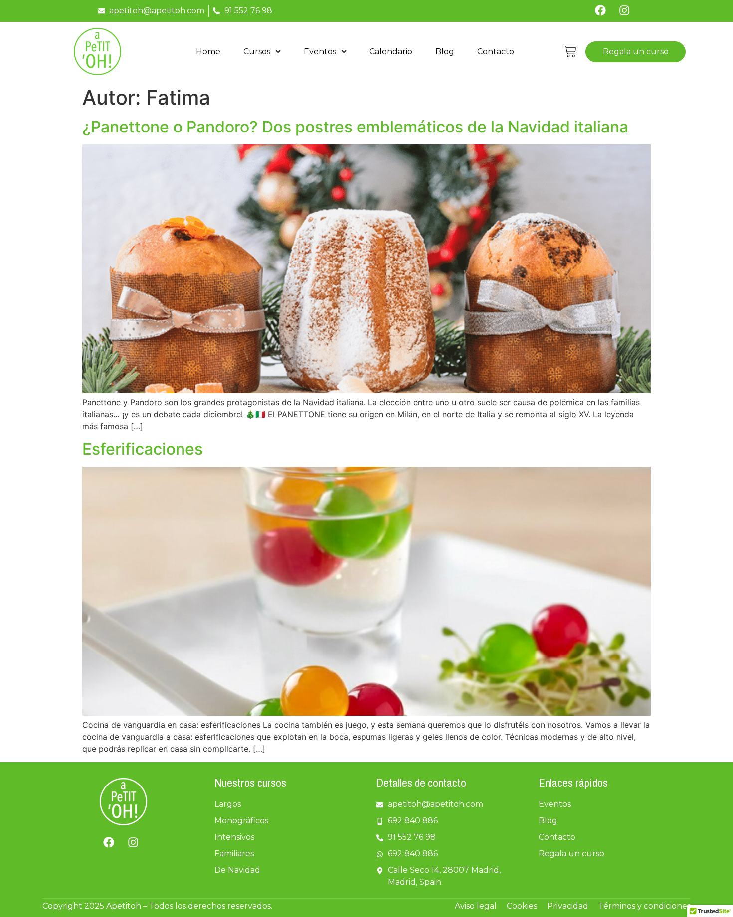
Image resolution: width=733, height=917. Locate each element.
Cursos (256, 51)
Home (208, 51)
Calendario (390, 51)
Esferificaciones (142, 449)
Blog (444, 51)
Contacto (495, 51)
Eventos (320, 51)
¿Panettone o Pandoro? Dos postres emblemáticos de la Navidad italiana (355, 126)
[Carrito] (570, 51)
